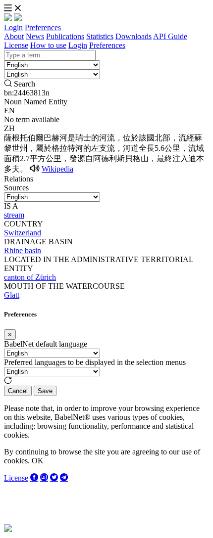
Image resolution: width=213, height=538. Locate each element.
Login (13, 27)
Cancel (18, 391)
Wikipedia (57, 169)
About (14, 36)
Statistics (99, 36)
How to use (48, 45)
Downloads (133, 36)
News (35, 36)
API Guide (170, 36)
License (16, 45)
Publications (65, 36)
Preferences (43, 27)
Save (45, 391)
